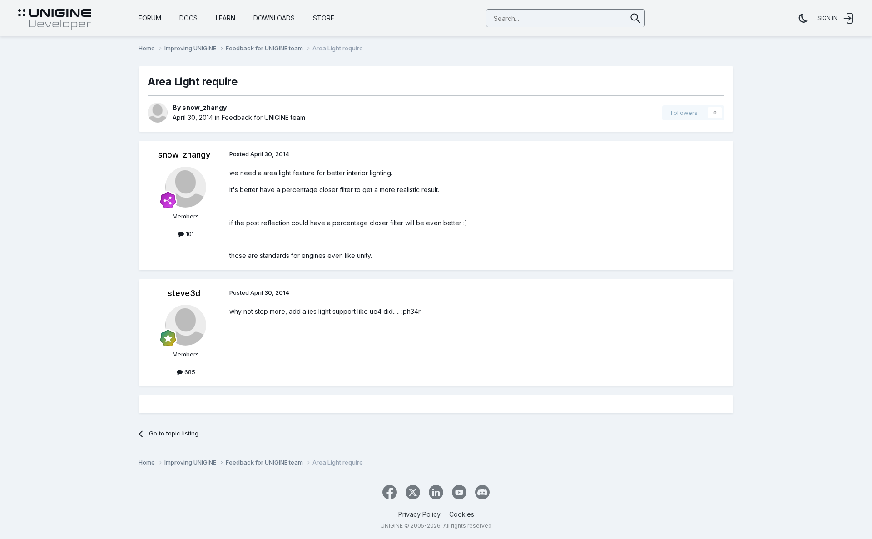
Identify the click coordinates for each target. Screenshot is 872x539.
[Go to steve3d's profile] (185, 325)
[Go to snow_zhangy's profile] (158, 113)
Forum (150, 18)
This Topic (600, 18)
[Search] (635, 18)
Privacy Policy (419, 514)
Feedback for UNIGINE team (263, 117)
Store (323, 18)
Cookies (461, 514)
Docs (188, 18)
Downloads (274, 18)
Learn (225, 18)
